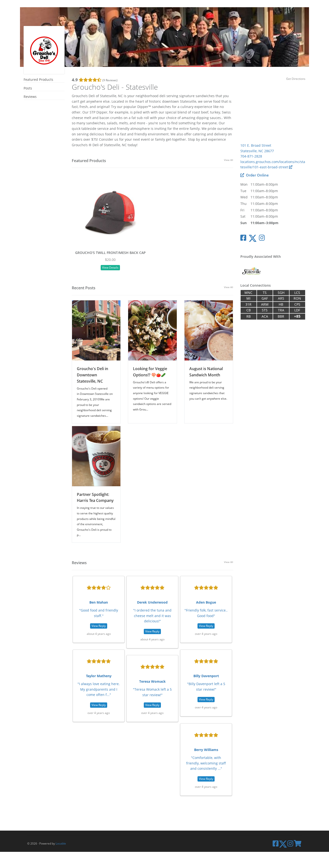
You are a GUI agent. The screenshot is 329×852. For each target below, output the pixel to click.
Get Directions (295, 79)
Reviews (30, 96)
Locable (61, 843)
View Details (110, 267)
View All (228, 160)
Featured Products (38, 79)
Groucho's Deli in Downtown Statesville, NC (92, 375)
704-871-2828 (251, 156)
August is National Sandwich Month (206, 372)
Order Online (257, 175)
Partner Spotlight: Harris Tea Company (95, 497)
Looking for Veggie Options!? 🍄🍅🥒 (150, 372)
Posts (28, 88)
